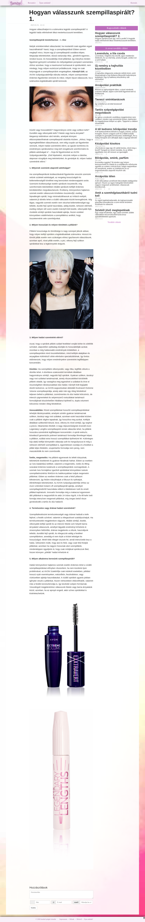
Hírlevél (79, 919)
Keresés (134, 3)
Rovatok (31, 3)
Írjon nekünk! (45, 3)
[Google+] (99, 919)
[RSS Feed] (106, 919)
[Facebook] (95, 919)
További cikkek (114, 222)
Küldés (33, 908)
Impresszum (63, 919)
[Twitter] (102, 919)
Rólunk (72, 919)
